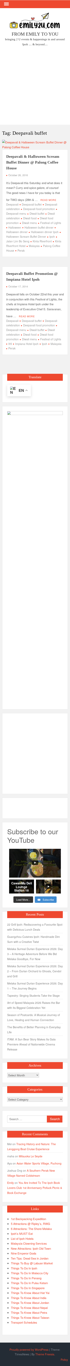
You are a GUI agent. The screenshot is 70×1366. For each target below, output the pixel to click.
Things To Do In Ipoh (24, 1268)
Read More (48, 200)
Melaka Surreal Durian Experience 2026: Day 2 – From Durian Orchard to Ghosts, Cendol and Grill (35, 971)
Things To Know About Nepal (29, 1308)
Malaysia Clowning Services (29, 1243)
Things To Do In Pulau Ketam (29, 1283)
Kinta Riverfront (42, 241)
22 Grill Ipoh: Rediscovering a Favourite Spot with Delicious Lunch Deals (34, 927)
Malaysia (34, 246)
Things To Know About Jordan (30, 1303)
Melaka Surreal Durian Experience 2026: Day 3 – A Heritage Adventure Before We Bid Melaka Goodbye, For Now (35, 954)
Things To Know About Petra (29, 1312)
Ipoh (52, 236)
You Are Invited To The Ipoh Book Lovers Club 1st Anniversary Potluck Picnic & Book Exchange (34, 1188)
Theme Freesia (44, 1354)
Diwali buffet (37, 213)
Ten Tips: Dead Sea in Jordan (29, 1258)
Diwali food (30, 218)
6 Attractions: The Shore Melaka (31, 1229)
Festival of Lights (50, 223)
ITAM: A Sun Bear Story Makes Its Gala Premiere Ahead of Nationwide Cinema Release (31, 1044)
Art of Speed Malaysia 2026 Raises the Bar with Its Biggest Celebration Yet (33, 1005)
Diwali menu (29, 223)
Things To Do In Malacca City (29, 1273)
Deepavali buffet (32, 204)
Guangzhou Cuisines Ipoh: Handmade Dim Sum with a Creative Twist (33, 939)
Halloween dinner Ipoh (45, 232)
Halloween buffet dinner (38, 227)
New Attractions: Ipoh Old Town (31, 1248)
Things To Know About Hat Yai (30, 1293)
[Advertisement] (35, 86)
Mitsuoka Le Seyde (30, 1156)
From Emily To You (35, 34)
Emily (10, 1183)
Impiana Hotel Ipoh (26, 344)
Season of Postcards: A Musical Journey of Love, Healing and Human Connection (33, 1017)
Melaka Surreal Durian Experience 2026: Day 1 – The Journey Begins (35, 985)
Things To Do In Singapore (28, 1288)
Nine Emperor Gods (23, 1253)
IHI (10, 344)
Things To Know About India (28, 1298)
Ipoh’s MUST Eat (22, 1233)
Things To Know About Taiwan (30, 1317)
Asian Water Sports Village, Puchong (39, 1163)
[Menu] (6, 4)
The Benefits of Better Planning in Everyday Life (34, 1029)
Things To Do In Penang (26, 1278)
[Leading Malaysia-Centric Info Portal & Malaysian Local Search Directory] (35, 556)
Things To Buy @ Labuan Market (32, 1263)
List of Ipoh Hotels (22, 1239)
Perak (21, 250)
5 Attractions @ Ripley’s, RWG (30, 1224)
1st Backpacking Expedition (28, 1219)
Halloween (14, 227)
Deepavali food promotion (39, 209)
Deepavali (12, 204)
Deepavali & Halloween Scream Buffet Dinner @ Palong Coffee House (32, 162)
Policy (64, 1360)
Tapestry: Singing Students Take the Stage (33, 995)
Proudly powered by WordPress (29, 1349)
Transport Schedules (24, 1322)
